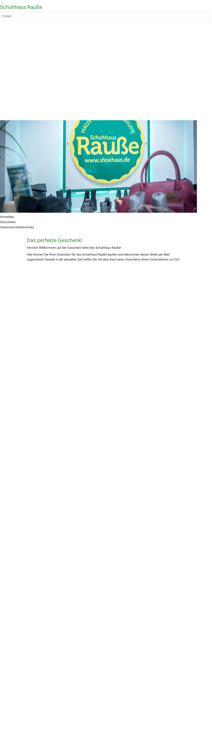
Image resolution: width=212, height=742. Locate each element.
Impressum (8, 227)
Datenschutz (25, 227)
